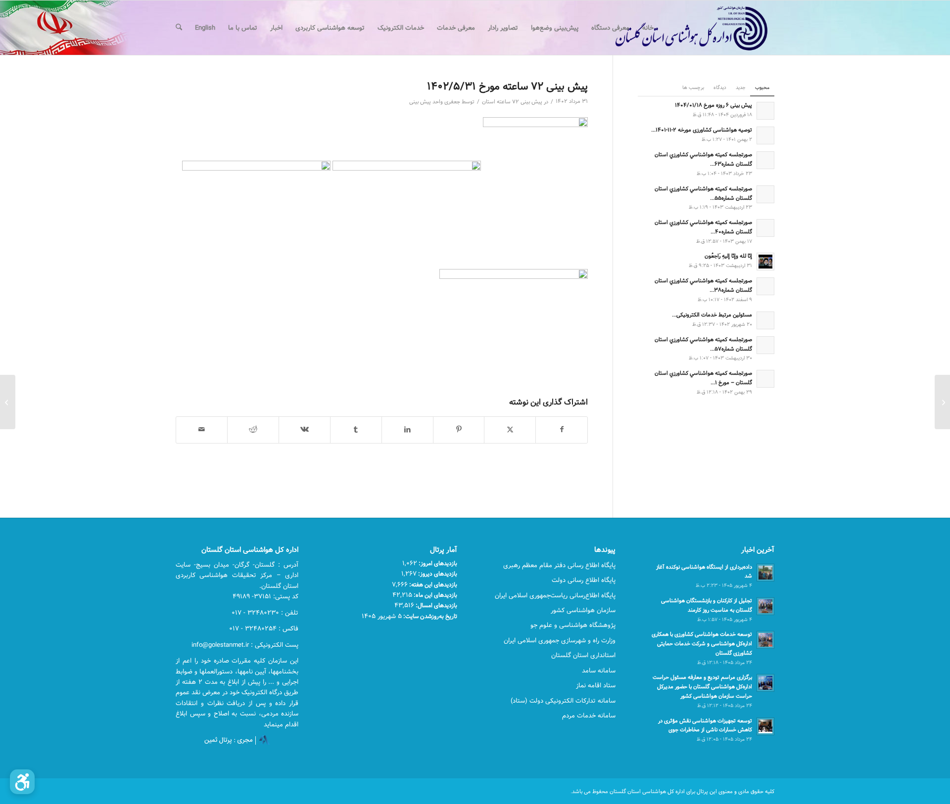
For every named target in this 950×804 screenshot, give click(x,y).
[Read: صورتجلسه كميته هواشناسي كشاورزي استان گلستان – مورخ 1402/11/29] (765, 379)
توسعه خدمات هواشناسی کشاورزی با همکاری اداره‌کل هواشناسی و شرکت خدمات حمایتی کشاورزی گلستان (702, 643)
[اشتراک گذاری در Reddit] (253, 430)
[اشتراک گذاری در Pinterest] (458, 430)
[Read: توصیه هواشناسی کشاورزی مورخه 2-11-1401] (765, 135)
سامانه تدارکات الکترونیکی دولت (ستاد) (563, 700)
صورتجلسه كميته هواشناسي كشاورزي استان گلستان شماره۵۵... (703, 193)
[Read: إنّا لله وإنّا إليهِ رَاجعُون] (765, 261)
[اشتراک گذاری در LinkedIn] (407, 430)
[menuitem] (648, 27)
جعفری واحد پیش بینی (434, 101)
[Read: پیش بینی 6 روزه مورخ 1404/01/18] (765, 111)
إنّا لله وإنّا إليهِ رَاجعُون (728, 256)
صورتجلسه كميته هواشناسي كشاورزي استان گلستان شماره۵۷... (703, 344)
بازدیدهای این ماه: (434, 595)
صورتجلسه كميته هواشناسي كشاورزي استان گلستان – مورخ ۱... (703, 377)
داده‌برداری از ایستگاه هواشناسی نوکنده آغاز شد (704, 571)
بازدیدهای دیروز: (437, 574)
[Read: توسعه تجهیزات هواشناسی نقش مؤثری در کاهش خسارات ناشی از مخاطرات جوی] (765, 726)
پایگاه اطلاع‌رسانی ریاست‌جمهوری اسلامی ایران (555, 595)
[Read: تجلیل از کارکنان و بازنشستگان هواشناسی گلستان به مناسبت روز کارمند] (765, 606)
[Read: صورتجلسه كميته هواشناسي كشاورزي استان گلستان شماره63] (765, 160)
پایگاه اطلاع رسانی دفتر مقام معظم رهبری (559, 565)
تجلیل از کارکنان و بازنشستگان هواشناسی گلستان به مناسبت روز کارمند (706, 605)
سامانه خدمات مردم (589, 715)
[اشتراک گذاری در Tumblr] (356, 430)
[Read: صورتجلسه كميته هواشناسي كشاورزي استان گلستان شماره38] (765, 286)
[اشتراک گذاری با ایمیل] (201, 430)
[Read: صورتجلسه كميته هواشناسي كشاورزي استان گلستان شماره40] (765, 228)
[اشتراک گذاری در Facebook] (561, 430)
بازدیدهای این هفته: (432, 584)
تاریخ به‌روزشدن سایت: (429, 616)
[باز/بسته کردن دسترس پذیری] (22, 781)
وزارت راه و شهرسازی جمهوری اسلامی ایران (560, 640)
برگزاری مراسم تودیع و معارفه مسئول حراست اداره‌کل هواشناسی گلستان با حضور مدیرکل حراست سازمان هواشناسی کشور (702, 686)
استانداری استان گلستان (583, 655)
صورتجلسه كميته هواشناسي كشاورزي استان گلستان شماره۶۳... (703, 159)
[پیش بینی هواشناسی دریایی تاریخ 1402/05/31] (942, 402)
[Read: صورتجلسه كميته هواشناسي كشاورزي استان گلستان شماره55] (765, 194)
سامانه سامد (599, 670)
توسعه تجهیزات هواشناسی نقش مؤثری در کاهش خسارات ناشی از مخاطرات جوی (705, 725)
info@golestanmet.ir (220, 644)
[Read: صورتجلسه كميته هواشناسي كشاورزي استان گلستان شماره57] (765, 345)
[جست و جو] (179, 27)
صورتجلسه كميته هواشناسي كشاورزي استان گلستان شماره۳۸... (703, 285)
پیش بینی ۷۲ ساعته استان (512, 101)
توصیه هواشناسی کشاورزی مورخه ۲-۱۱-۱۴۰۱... (701, 129)
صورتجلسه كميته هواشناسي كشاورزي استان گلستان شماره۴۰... (703, 227)
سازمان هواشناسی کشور (583, 610)
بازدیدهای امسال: (435, 605)
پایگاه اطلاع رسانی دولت (584, 580)
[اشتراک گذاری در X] (509, 430)
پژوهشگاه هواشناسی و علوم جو (573, 625)
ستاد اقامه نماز (596, 685)
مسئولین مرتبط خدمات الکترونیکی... (712, 314)
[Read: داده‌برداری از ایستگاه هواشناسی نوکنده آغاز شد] (765, 572)
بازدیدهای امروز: (437, 563)
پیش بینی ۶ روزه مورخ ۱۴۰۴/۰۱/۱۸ (713, 105)
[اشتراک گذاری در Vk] (304, 430)
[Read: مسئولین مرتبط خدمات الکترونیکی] (765, 320)
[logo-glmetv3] (676, 27)
